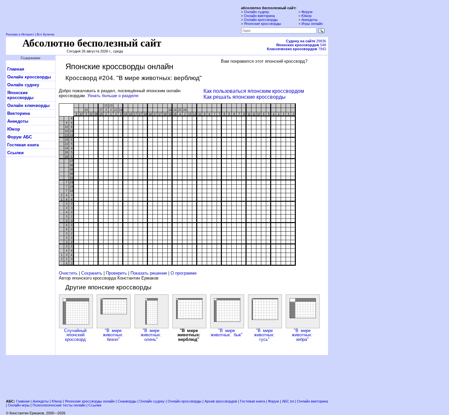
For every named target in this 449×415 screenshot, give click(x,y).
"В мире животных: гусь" (264, 335)
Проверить (116, 273)
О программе (184, 273)
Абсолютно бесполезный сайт (91, 43)
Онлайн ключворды (28, 105)
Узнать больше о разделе (112, 95)
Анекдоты (309, 20)
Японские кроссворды (262, 24)
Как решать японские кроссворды (244, 97)
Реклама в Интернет (20, 34)
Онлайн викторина (259, 16)
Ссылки (15, 152)
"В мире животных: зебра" (302, 335)
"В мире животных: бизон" (113, 335)
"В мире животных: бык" (227, 332)
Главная (15, 69)
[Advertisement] (167, 376)
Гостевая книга (23, 144)
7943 (296, 49)
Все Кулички (45, 34)
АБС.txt (288, 401)
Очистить (68, 273)
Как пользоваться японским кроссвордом (253, 91)
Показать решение (148, 273)
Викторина (18, 113)
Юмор (306, 16)
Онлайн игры (19, 405)
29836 (306, 41)
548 (301, 45)
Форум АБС (19, 137)
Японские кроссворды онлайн (90, 401)
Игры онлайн (312, 24)
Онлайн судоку (256, 12)
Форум (307, 12)
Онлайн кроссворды (261, 20)
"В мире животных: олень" (151, 335)
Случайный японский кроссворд (75, 335)
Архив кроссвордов (220, 401)
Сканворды (127, 401)
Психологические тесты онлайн (59, 405)
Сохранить (91, 273)
